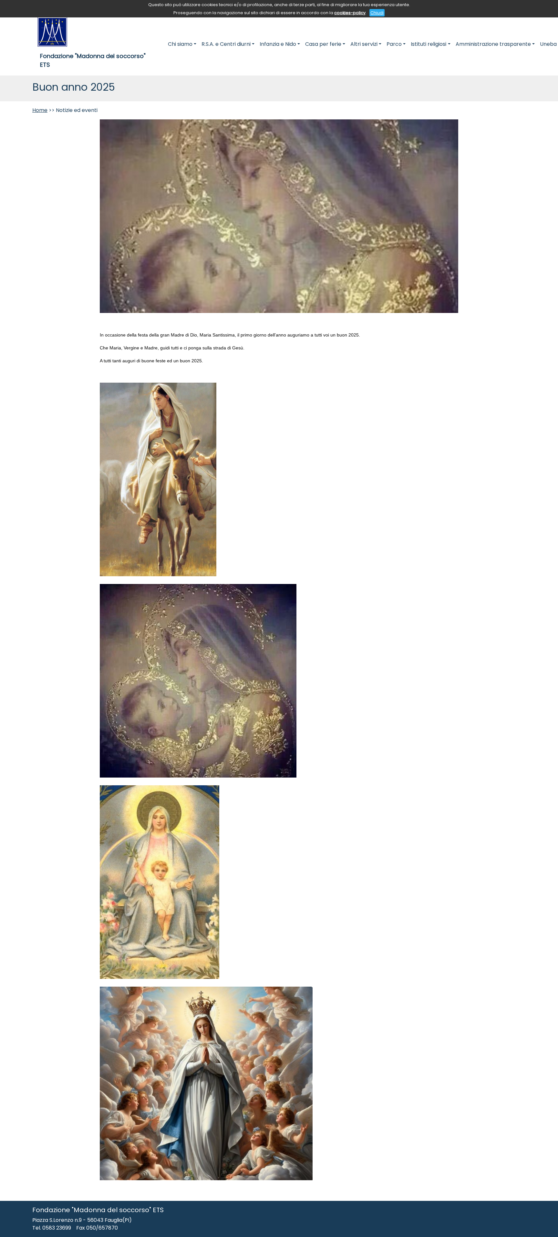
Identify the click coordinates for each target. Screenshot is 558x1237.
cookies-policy (350, 12)
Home (39, 110)
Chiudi (377, 12)
